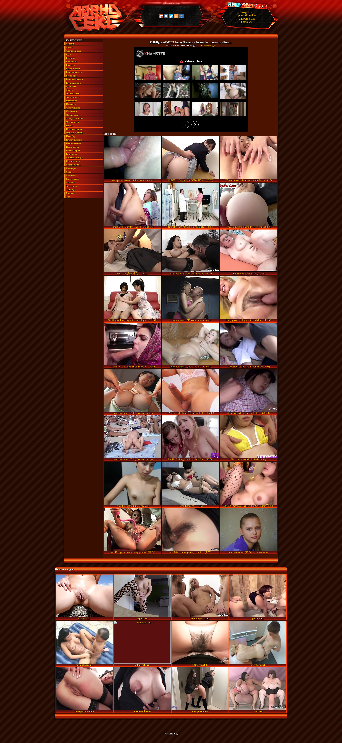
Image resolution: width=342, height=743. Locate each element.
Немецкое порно (74, 129)
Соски (69, 172)
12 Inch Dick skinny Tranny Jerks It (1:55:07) (190, 413)
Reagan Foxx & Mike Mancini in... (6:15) (190, 273)
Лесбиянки (71, 111)
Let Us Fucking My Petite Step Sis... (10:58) (190, 459)
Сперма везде (72, 179)
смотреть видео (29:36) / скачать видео (248, 552)
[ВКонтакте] (166, 16)
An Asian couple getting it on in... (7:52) (190, 552)
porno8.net (247, 21)
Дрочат (69, 90)
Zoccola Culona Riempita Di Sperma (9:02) (248, 227)
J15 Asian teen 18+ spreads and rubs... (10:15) (248, 180)
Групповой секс (73, 83)
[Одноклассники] (176, 16)
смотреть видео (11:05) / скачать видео (132, 180)
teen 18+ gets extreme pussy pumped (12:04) (132, 552)
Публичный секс (74, 140)
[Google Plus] (161, 16)
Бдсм (68, 54)
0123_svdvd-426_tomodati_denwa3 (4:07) (248, 366)
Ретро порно (72, 154)
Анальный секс (73, 51)
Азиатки (70, 44)
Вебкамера (71, 76)
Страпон (70, 182)
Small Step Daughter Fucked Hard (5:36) (133, 227)
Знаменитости (73, 97)
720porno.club (247, 18)
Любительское (73, 108)
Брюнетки (71, 65)
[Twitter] (171, 16)
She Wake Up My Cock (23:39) (249, 273)
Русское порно (73, 150)
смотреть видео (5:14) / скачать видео (133, 459)
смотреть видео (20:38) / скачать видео (190, 366)
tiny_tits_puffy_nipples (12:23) (133, 506)
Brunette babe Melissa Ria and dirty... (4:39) (190, 227)
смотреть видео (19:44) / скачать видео (190, 320)
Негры (69, 125)
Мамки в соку (72, 115)
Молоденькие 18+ (74, 118)
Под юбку (70, 136)
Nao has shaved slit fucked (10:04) (248, 459)
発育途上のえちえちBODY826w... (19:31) (190, 180)
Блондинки (71, 61)
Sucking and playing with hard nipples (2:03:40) (132, 320)
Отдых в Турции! (74, 132)
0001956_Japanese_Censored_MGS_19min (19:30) (248, 506)
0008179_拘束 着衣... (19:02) (132, 273)
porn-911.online (247, 15)
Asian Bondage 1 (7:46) (191, 506)
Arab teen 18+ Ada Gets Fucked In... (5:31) (133, 366)
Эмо (68, 197)
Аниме (69, 47)
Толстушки (71, 186)
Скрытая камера (74, 157)
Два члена (71, 86)
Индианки (71, 104)
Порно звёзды (72, 147)
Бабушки (70, 58)
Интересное (71, 100)
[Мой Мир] (181, 16)
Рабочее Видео (209, 45)
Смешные (71, 175)
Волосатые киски (74, 79)
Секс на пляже (73, 165)
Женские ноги (72, 93)
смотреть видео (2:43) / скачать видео (133, 413)
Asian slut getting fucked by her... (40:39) (248, 413)
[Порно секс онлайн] (94, 31)
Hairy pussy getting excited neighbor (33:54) (248, 320)
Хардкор (70, 193)
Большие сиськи (74, 72)
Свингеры (71, 168)
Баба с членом (73, 68)
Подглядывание (73, 143)
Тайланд (70, 189)
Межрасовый (72, 122)
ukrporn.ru (247, 12)
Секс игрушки (73, 161)
